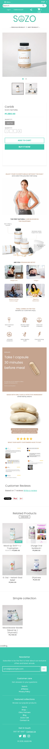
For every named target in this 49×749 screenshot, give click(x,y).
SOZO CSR (24, 718)
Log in (9, 10)
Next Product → (34, 27)
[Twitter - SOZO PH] (20, 736)
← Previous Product (17, 27)
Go (43, 669)
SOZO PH (28, 741)
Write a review (30, 490)
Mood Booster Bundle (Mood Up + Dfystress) (12, 630)
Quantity (8, 119)
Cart (40, 11)
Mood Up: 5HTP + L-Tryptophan (13, 547)
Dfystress (36, 577)
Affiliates (24, 689)
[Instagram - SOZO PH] (28, 736)
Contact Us (24, 720)
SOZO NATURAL (11, 110)
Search (24, 686)
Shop (24, 710)
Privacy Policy (24, 691)
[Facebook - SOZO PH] (24, 736)
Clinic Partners (24, 712)
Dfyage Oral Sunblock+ (36, 547)
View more (24, 517)
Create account (18, 10)
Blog (24, 715)
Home (24, 707)
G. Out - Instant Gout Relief (12, 578)
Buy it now (24, 146)
